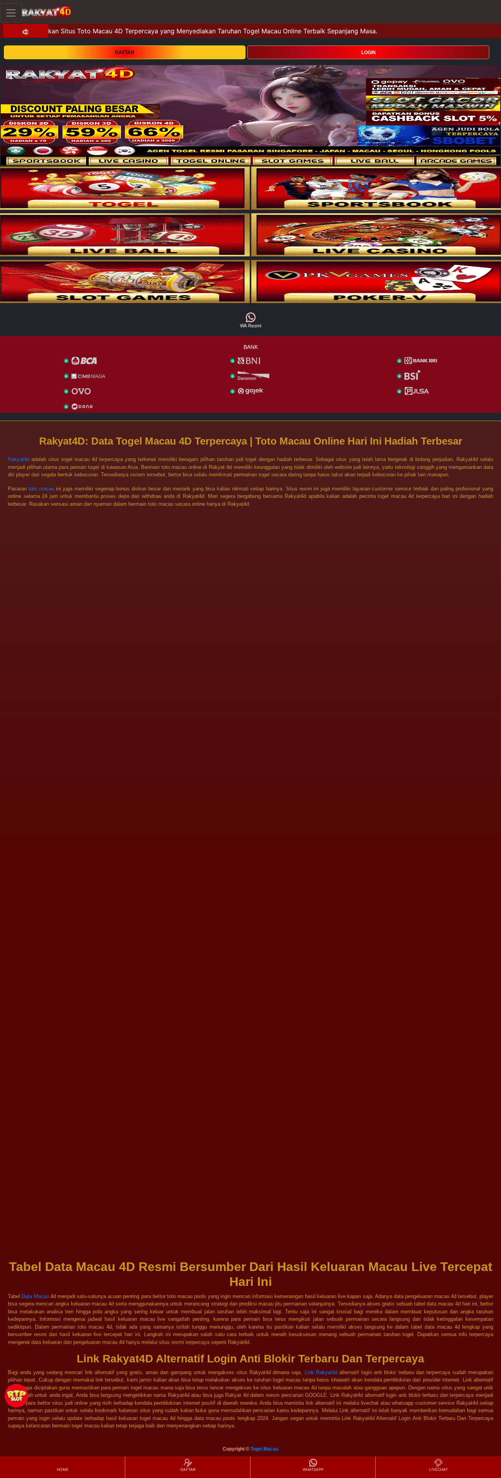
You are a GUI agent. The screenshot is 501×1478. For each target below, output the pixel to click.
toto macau (41, 489)
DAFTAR (124, 52)
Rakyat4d (18, 459)
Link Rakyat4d (321, 1372)
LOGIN (368, 52)
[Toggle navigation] (11, 12)
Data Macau (36, 1296)
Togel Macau (264, 1449)
